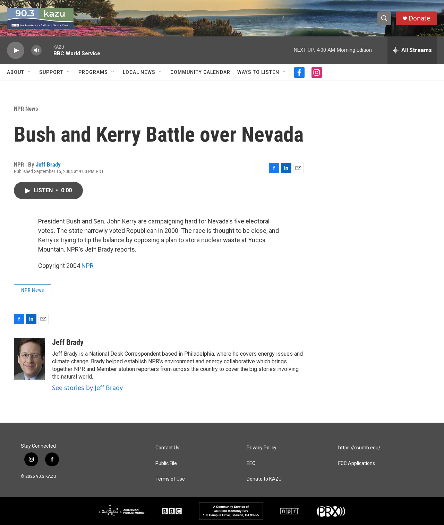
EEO (251, 463)
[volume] (36, 50)
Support (51, 72)
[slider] (47, 50)
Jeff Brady (48, 164)
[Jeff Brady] (29, 359)
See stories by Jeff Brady (87, 387)
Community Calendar (200, 72)
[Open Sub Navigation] (29, 72)
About (15, 72)
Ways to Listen (258, 72)
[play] (15, 50)
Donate (419, 18)
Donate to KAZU (264, 479)
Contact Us (167, 447)
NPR (88, 265)
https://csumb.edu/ (359, 447)
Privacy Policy (261, 447)
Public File (166, 463)
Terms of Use (170, 479)
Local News (139, 72)
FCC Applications (356, 463)
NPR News (26, 108)
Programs (93, 72)
